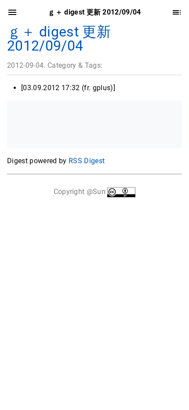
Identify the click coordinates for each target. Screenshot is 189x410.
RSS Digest (87, 161)
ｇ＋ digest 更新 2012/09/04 (59, 38)
